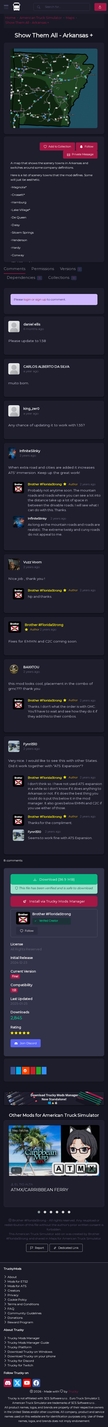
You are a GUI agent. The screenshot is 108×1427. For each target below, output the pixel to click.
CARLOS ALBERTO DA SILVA (46, 366)
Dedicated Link (68, 1248)
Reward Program (20, 1322)
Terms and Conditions (23, 1304)
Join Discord (28, 1043)
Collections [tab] (61, 277)
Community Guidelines (24, 1313)
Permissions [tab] (42, 268)
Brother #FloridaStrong (45, 484)
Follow (29, 930)
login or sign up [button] (35, 299)
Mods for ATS (17, 1286)
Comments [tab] (14, 268)
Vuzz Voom (32, 562)
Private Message (82, 154)
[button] (39, 1212)
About (12, 1277)
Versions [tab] (70, 268)
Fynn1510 (30, 744)
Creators (14, 1290)
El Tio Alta (23, 1184)
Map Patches (20, 1130)
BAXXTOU (31, 667)
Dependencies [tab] (24, 277)
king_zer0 (31, 408)
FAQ (11, 1308)
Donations (15, 1318)
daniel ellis (31, 324)
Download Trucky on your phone (32, 1356)
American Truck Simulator (41, 18)
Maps (70, 18)
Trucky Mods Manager (24, 1338)
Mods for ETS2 (18, 1281)
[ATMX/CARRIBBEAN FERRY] (54, 1150)
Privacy (13, 1295)
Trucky (73, 1391)
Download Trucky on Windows (30, 1352)
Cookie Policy (17, 1299)
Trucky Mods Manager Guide (28, 1342)
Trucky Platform (20, 1347)
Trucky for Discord (21, 1361)
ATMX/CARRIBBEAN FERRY (39, 1189)
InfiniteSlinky (30, 451)
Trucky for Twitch (20, 1365)
